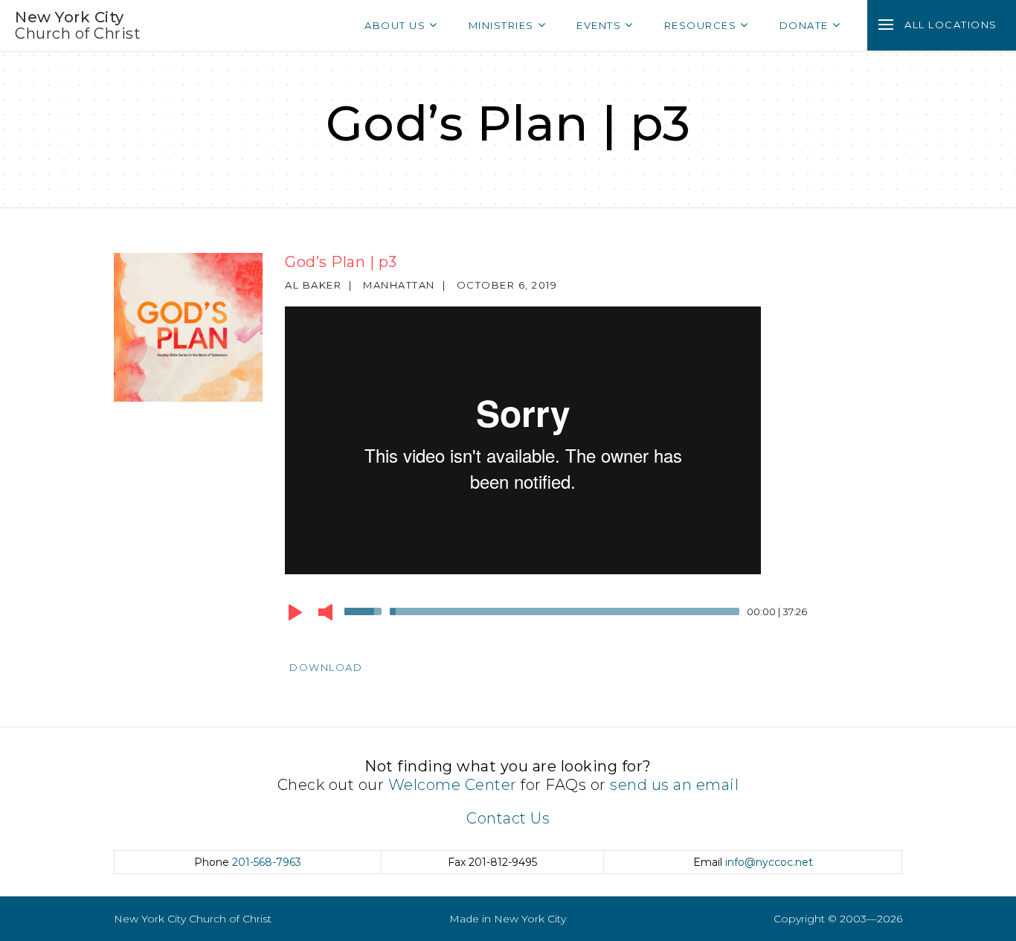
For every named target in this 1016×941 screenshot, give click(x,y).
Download (325, 667)
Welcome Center (452, 785)
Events (598, 25)
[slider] (365, 610)
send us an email (674, 785)
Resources (700, 25)
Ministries (501, 25)
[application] (582, 615)
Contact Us (508, 818)
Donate (804, 25)
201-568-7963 (266, 862)
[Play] (295, 612)
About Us (394, 25)
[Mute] (325, 612)
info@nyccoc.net (769, 862)
